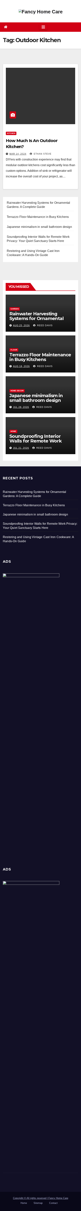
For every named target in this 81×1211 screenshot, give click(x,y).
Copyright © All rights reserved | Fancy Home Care (40, 1198)
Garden (15, 309)
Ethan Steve (42, 154)
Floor (14, 350)
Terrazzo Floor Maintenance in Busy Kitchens (40, 357)
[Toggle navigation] (43, 27)
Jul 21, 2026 (21, 448)
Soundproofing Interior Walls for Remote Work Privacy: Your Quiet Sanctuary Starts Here (35, 443)
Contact (53, 1203)
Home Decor (17, 391)
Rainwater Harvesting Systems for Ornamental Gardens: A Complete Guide (40, 318)
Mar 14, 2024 (17, 154)
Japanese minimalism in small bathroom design (36, 398)
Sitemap (38, 1203)
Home (13, 431)
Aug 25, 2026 (21, 325)
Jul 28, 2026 (21, 407)
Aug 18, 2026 (21, 366)
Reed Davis (44, 325)
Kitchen (11, 133)
